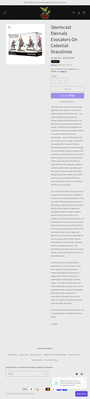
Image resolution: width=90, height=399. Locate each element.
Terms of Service (74, 355)
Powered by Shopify (29, 393)
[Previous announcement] (4, 2)
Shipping (54, 65)
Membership (12, 355)
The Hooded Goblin (16, 393)
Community (23, 355)
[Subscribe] (45, 374)
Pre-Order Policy (51, 360)
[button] (5, 12)
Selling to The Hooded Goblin (54, 355)
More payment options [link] (67, 101)
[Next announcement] (85, 2)
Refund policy (37, 360)
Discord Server (35, 355)
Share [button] (55, 324)
